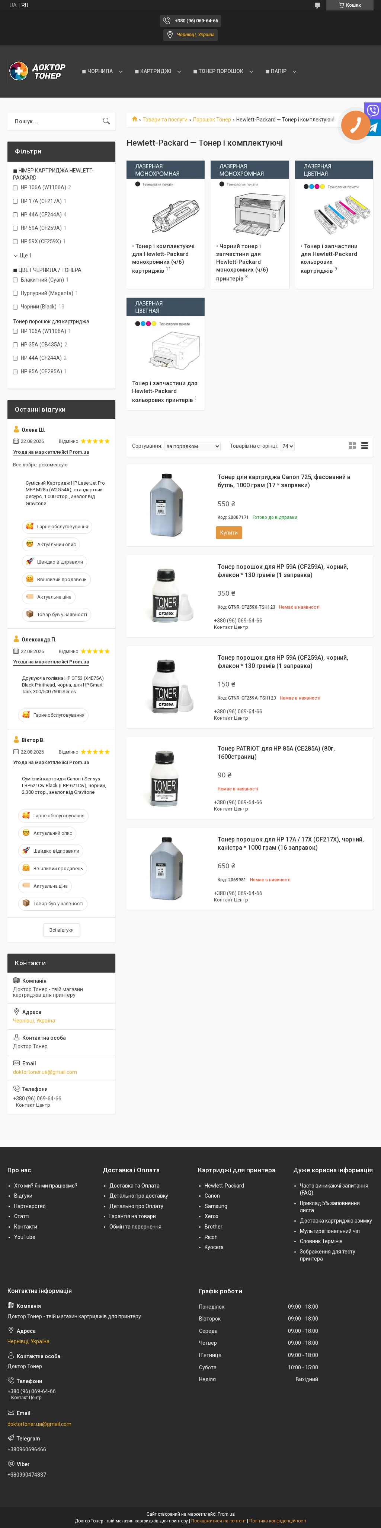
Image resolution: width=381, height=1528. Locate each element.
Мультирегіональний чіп (330, 1231)
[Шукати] (106, 121)
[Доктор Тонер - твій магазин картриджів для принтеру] (37, 71)
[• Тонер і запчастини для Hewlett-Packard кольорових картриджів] (334, 200)
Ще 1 (26, 256)
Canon (212, 1196)
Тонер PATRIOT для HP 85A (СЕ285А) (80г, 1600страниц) (276, 752)
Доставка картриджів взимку (336, 1221)
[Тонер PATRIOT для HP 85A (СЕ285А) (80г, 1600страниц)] (167, 778)
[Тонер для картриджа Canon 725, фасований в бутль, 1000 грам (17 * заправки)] (167, 505)
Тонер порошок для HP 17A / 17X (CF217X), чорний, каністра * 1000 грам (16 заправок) (291, 843)
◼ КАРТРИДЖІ (153, 71)
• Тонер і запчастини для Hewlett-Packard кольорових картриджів (329, 258)
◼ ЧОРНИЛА (97, 71)
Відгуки (23, 1196)
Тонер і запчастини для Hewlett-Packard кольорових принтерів (165, 391)
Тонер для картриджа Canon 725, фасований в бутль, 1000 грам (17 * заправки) (284, 481)
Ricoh (211, 1237)
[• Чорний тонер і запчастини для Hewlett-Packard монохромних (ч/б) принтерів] (250, 200)
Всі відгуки (61, 930)
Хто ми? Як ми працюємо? (45, 1186)
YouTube (24, 1237)
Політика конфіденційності (277, 1521)
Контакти (25, 1227)
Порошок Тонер (212, 120)
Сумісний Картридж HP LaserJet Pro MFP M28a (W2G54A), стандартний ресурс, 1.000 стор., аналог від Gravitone (65, 493)
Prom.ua (226, 1514)
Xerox (211, 1216)
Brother (213, 1227)
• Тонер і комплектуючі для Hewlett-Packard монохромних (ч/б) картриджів (163, 258)
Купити (229, 533)
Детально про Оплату (136, 1206)
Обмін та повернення (135, 1227)
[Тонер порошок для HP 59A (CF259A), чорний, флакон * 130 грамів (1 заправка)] (167, 596)
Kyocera (214, 1247)
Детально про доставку (138, 1196)
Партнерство (30, 1206)
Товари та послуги (165, 120)
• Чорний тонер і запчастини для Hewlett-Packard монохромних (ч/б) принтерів (242, 262)
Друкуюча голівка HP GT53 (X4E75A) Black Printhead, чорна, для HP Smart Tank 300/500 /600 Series (63, 684)
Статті (21, 1216)
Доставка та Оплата (134, 1186)
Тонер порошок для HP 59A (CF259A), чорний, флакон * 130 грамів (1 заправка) (283, 570)
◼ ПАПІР (275, 71)
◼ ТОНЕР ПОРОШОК (218, 71)
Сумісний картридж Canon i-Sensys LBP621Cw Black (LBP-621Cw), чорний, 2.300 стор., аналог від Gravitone (64, 785)
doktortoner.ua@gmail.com (45, 1072)
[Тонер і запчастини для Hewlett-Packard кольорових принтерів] (166, 337)
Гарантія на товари (132, 1216)
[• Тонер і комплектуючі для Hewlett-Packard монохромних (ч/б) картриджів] (166, 200)
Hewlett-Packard (224, 1186)
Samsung (216, 1206)
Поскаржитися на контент (218, 1521)
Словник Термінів (321, 1241)
